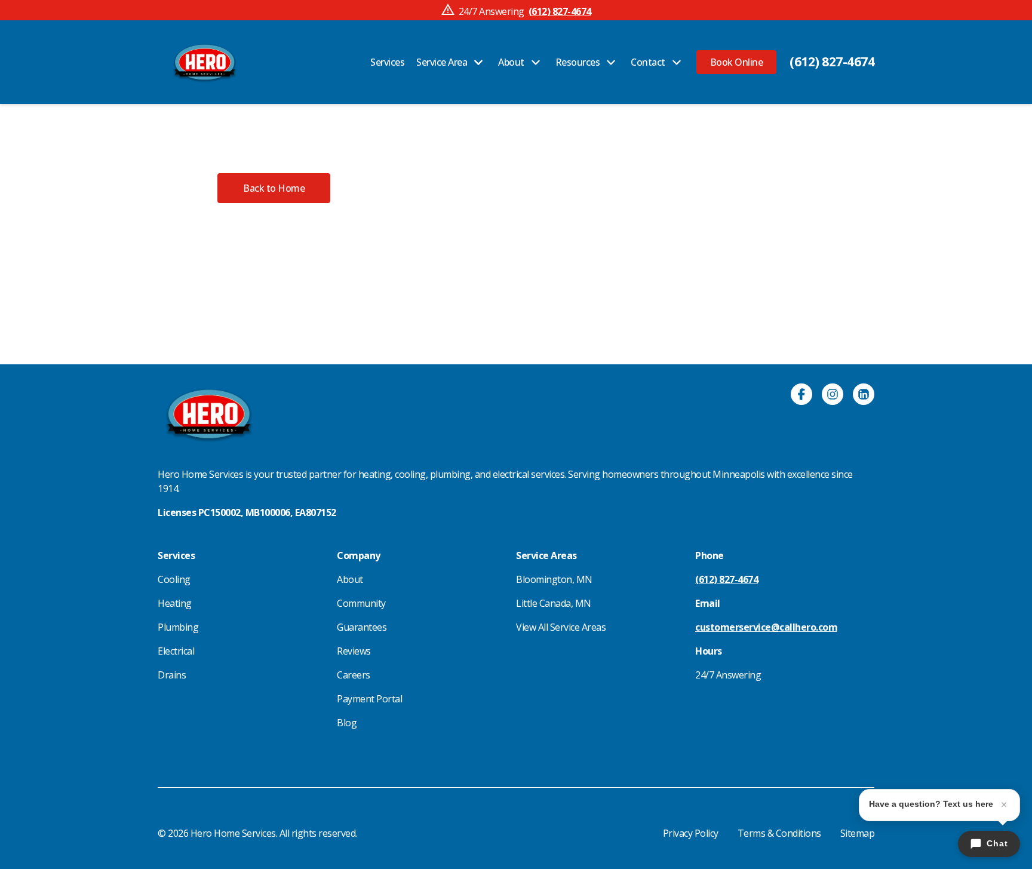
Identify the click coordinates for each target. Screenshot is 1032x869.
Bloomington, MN (554, 579)
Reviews (354, 651)
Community (361, 603)
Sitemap (857, 833)
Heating (175, 603)
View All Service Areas (561, 627)
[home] (204, 62)
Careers (353, 674)
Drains (172, 674)
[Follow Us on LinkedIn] (863, 396)
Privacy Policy (690, 833)
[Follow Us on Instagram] (832, 396)
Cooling (174, 579)
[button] (736, 62)
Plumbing (178, 627)
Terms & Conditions (779, 833)
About (350, 579)
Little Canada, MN (553, 603)
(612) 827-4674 (832, 61)
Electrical (176, 651)
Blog (347, 722)
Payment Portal (369, 698)
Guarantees (361, 627)
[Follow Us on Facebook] (801, 396)
